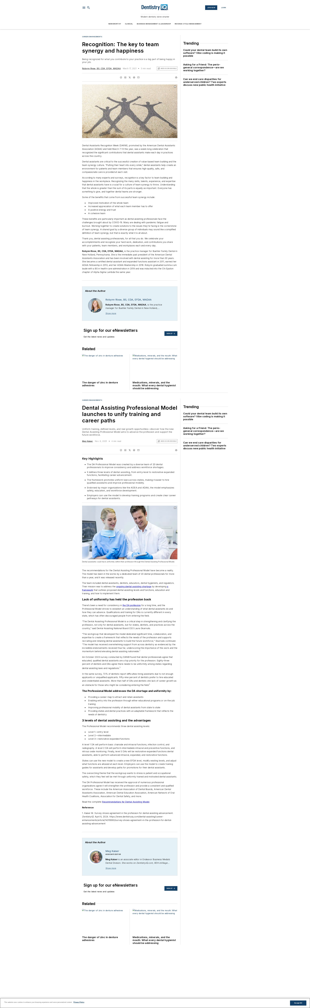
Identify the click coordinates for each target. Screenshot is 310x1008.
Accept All (298, 1003)
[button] (84, 7)
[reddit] (134, 77)
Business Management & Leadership (154, 24)
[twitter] (129, 77)
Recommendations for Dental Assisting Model (125, 802)
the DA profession (132, 605)
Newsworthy (114, 24)
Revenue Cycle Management (188, 24)
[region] (155, 1003)
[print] (176, 77)
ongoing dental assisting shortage (133, 586)
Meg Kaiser (87, 441)
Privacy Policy (79, 1002)
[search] (88, 7)
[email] (138, 77)
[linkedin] (125, 77)
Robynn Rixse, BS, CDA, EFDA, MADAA (101, 68)
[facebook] (121, 77)
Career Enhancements (92, 37)
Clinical (129, 24)
